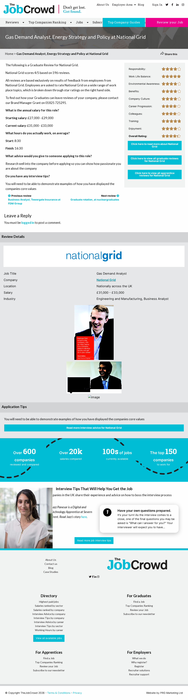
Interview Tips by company (49, 617)
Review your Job (169, 22)
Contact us (50, 563)
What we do (139, 658)
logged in (27, 222)
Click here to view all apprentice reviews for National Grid (154, 174)
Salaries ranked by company (48, 609)
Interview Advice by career (49, 622)
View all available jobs (49, 638)
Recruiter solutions (139, 670)
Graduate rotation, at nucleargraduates (94, 199)
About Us (103, 4)
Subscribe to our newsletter (139, 613)
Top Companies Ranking (139, 605)
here (84, 517)
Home (9, 54)
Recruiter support (139, 674)
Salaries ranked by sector (49, 605)
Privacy (77, 692)
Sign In (156, 4)
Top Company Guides (124, 22)
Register (139, 666)
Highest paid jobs (49, 601)
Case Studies (50, 571)
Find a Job (139, 601)
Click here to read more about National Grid (154, 145)
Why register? (139, 662)
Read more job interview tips (94, 540)
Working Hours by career (49, 630)
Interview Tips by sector (49, 626)
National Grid (106, 280)
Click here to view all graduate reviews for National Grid (154, 159)
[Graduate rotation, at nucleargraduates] (118, 195)
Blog (141, 4)
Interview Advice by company (48, 613)
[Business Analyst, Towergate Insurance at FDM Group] (9, 195)
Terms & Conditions (58, 692)
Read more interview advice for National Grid (94, 427)
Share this (170, 54)
